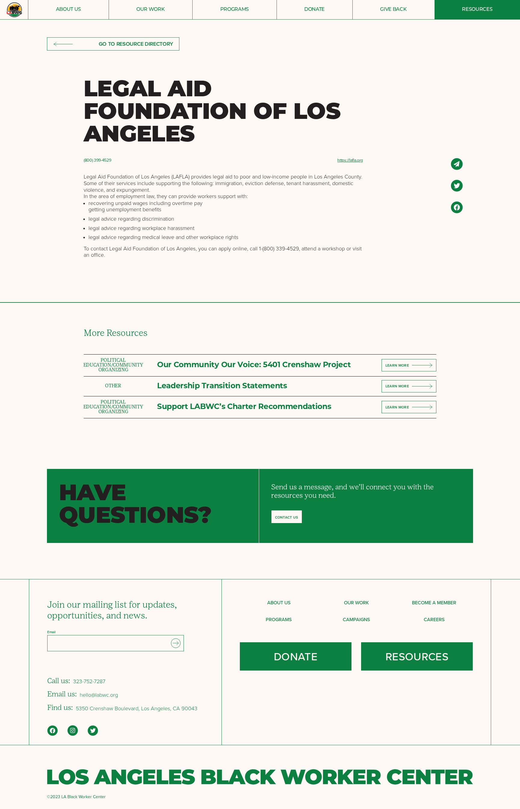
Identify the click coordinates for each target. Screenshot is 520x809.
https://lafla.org (350, 160)
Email (51, 632)
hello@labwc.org (99, 695)
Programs (234, 9)
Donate (314, 9)
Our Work (150, 9)
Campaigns (356, 619)
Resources (477, 9)
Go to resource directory (136, 44)
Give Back (393, 9)
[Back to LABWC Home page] (14, 9)
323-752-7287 (89, 681)
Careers (434, 619)
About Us (68, 9)
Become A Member (434, 602)
